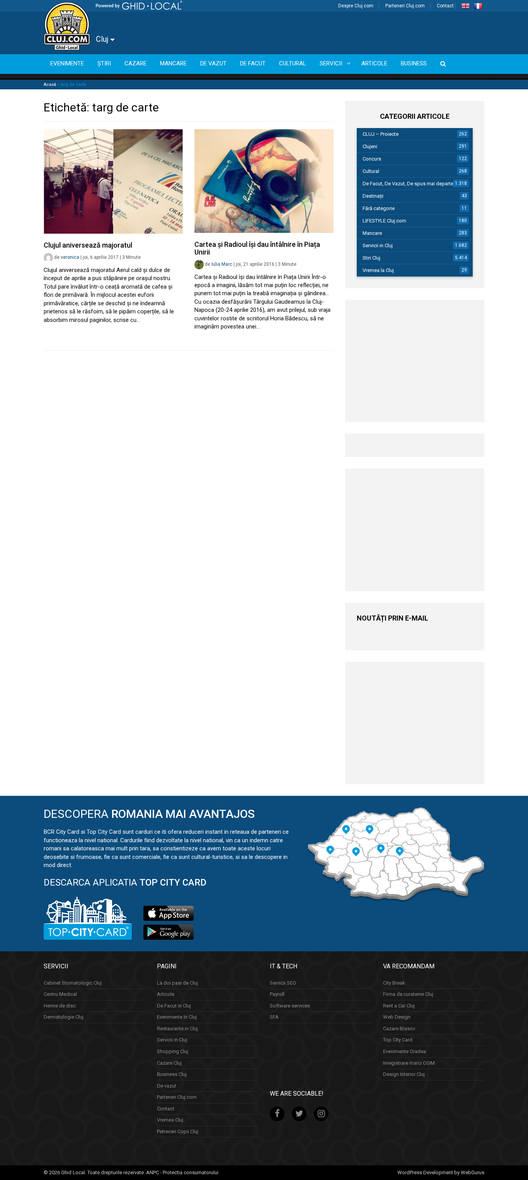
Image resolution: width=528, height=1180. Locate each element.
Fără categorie (379, 208)
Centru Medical (60, 994)
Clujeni (370, 146)
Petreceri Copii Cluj (177, 1131)
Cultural (371, 171)
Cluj (103, 39)
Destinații (373, 196)
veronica (70, 257)
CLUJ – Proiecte (381, 134)
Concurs (372, 159)
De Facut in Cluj (174, 1006)
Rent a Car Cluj (399, 1006)
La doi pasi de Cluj (177, 983)
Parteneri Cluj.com (405, 6)
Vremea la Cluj (378, 270)
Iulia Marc (221, 264)
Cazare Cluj (169, 1063)
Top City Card (397, 1040)
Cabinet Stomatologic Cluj (73, 983)
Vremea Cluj (170, 1120)
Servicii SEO (283, 983)
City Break (394, 983)
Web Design (396, 1017)
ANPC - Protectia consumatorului (182, 1172)
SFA (274, 1017)
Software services (290, 1006)
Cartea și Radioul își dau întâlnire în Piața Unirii (257, 248)
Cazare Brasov (399, 1028)
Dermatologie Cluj (63, 1017)
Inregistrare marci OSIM (409, 1063)
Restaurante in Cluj (177, 1028)
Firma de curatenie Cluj (408, 994)
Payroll (277, 994)
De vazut (166, 1086)
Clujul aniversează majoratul (88, 245)
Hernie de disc (60, 1006)
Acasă (50, 84)
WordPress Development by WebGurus (440, 1172)
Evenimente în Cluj (177, 1017)
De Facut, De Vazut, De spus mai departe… (410, 183)
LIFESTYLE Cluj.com (384, 221)
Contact (445, 6)
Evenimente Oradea (404, 1051)
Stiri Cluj (371, 258)
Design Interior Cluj (404, 1074)
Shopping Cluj (172, 1051)
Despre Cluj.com (355, 6)
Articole (165, 994)
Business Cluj (172, 1074)
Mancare (372, 233)
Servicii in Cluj (378, 245)
